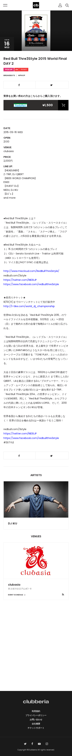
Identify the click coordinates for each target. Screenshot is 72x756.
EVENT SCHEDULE (15, 594)
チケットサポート (36, 727)
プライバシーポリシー (36, 715)
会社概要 (36, 723)
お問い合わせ (36, 719)
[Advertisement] (36, 651)
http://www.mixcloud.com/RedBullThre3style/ (31, 271)
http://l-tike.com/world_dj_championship (29, 306)
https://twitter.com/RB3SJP (20, 280)
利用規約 (36, 711)
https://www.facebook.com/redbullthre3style (31, 284)
